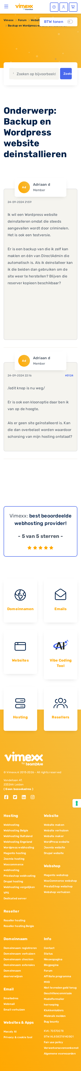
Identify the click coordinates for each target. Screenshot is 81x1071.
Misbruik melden (55, 1016)
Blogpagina (51, 965)
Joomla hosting (14, 858)
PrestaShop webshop (58, 886)
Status (48, 953)
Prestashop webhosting (19, 875)
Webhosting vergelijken (19, 887)
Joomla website (54, 847)
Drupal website (54, 853)
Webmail (9, 1004)
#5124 (69, 375)
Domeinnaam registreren (20, 948)
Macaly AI (10, 1031)
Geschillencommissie (58, 993)
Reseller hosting (14, 920)
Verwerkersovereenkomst (60, 1047)
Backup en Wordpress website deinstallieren (37, 25)
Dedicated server (15, 898)
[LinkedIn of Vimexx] (25, 797)
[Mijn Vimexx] (63, 7)
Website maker (54, 836)
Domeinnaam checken (18, 959)
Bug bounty (51, 1021)
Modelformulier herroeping (54, 1001)
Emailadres (11, 998)
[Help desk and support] (54, 7)
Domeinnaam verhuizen (19, 953)
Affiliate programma (57, 976)
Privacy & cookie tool (18, 1037)
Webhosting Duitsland (18, 836)
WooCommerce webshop (60, 880)
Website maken (54, 824)
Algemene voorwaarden (60, 1053)
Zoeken (67, 74)
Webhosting (11, 824)
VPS (6, 892)
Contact (49, 948)
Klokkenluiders (53, 1010)
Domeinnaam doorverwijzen (13, 973)
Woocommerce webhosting (14, 867)
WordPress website (56, 841)
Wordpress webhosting (19, 847)
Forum (22, 20)
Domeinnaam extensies (19, 965)
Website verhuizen (56, 830)
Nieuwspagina (53, 959)
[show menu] (6, 6)
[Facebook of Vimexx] (8, 797)
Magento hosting (15, 853)
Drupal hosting (13, 881)
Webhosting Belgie (16, 830)
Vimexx (9, 20)
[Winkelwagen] (73, 7)
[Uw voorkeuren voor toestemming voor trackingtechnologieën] (76, 803)
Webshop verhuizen (57, 892)
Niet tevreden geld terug (60, 987)
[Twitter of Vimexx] (16, 797)
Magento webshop (56, 875)
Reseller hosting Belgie (19, 926)
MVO (47, 982)
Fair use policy (53, 1042)
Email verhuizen (14, 1009)
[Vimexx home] (24, 6)
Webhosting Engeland (18, 841)
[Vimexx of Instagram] (34, 797)
